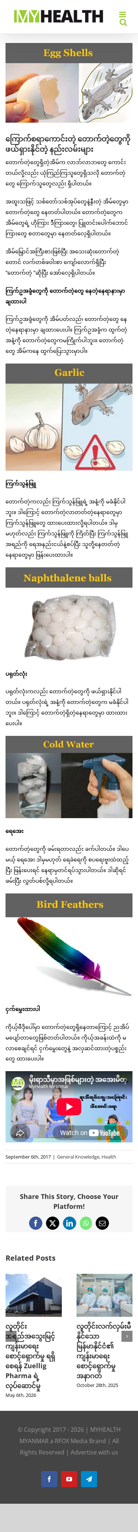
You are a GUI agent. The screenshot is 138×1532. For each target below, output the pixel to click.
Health (109, 1156)
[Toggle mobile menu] (123, 14)
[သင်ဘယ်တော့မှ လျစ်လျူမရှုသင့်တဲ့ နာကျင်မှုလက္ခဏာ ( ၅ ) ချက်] (105, 1277)
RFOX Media (71, 1411)
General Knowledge (78, 1156)
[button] (11, 1321)
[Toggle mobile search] (123, 22)
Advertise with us (94, 1423)
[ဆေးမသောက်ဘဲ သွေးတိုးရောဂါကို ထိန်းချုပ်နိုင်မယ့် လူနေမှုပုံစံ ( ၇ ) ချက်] (34, 1277)
